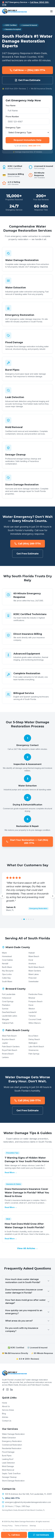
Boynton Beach (8, 1039)
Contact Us (6, 1421)
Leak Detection (8, 1463)
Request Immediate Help (27, 140)
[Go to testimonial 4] (28, 919)
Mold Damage (8, 1466)
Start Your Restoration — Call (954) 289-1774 (29, 841)
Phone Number (12, 116)
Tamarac (32, 1016)
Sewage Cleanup (9, 1477)
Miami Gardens (35, 971)
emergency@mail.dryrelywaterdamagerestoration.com (28, 1502)
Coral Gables (7, 960)
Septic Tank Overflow (11, 1473)
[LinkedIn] (11, 1389)
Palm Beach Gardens (11, 1046)
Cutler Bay (6, 978)
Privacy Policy (7, 1526)
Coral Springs (7, 1001)
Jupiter (5, 1043)
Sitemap (33, 1526)
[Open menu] (51, 11)
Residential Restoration (11, 1448)
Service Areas (8, 1410)
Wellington (33, 1043)
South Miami (7, 981)
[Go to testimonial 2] (24, 919)
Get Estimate (42, 1535)
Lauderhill (33, 1012)
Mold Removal (8, 1470)
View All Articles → (27, 1248)
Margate (5, 1019)
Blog (4, 1413)
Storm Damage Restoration (13, 1481)
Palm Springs (34, 1054)
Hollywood (6, 998)
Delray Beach (34, 1039)
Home (4, 1403)
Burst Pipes (7, 1455)
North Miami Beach (36, 967)
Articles (5, 1417)
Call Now (15, 1535)
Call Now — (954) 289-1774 (29, 70)
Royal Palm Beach (9, 1050)
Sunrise (5, 1009)
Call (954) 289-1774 (29, 543)
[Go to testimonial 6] (33, 919)
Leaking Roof (7, 1459)
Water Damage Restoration (13, 1434)
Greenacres (33, 1050)
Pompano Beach (35, 1001)
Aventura (32, 963)
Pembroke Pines (35, 994)
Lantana (5, 1057)
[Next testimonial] (52, 896)
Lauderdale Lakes (9, 1016)
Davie (31, 1005)
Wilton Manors (35, 1023)
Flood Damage (8, 1452)
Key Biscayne (7, 971)
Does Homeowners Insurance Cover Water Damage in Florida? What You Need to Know (27, 1193)
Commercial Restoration (12, 1445)
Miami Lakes (34, 974)
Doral (31, 960)
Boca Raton (33, 1036)
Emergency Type (13, 127)
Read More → (11, 1172)
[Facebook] (3, 1389)
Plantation (6, 1005)
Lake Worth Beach (36, 1046)
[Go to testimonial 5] (31, 919)
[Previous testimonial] (2, 896)
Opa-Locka (7, 974)
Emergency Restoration (12, 1441)
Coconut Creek (35, 1019)
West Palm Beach (9, 1036)
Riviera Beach (8, 1054)
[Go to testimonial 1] (21, 919)
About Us (6, 1406)
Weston (32, 1009)
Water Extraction (9, 1438)
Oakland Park (7, 1023)
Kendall (5, 963)
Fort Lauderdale (8, 994)
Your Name (10, 105)
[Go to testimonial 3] (26, 919)
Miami (4, 953)
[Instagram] (7, 1389)
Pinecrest (32, 978)
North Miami (7, 967)
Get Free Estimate (29, 80)
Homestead (7, 956)
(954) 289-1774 (34, 146)
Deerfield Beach (9, 1012)
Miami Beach (34, 956)
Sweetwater (34, 981)
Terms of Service (21, 1526)
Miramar (32, 998)
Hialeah (32, 953)
